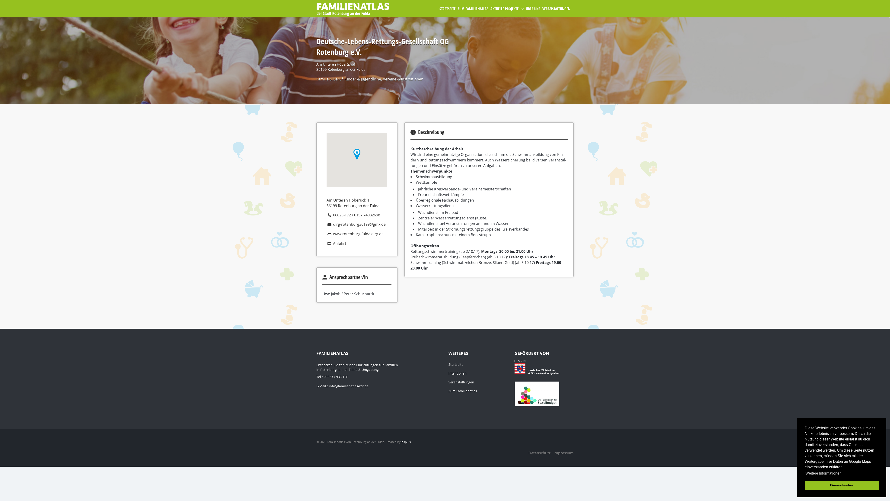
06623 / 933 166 (336, 377)
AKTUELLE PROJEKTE (504, 8)
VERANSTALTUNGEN (556, 8)
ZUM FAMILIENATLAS (473, 8)
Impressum (564, 453)
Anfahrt (339, 243)
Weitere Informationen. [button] (823, 473)
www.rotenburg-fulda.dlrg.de (358, 233)
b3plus (406, 442)
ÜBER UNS (533, 8)
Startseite (455, 364)
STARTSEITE (447, 8)
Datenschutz (539, 453)
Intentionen (457, 373)
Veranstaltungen (461, 382)
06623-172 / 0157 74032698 (356, 215)
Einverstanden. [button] (842, 485)
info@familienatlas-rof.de (349, 386)
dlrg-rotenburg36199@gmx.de (359, 224)
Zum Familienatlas (462, 391)
